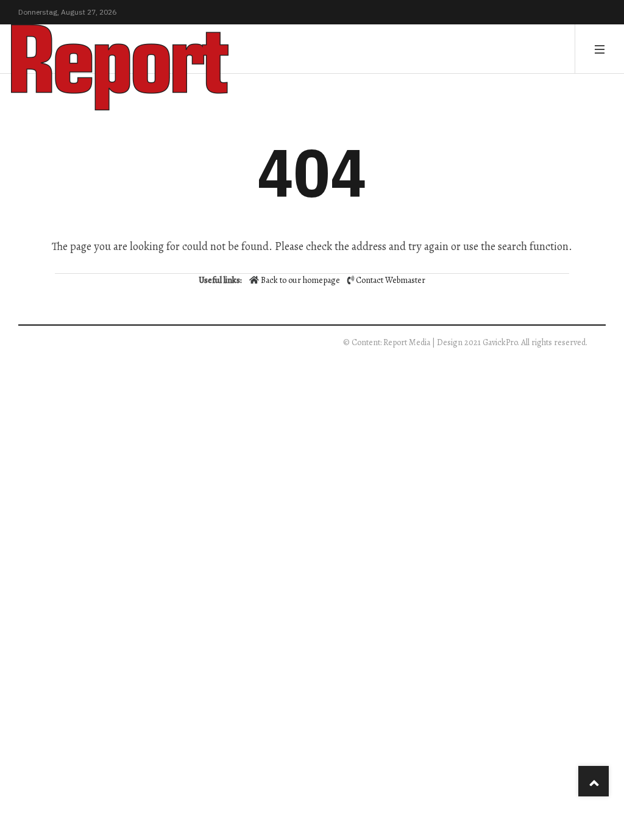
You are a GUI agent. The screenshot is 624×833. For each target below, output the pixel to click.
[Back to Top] (593, 781)
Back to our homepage (300, 280)
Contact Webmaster (390, 280)
